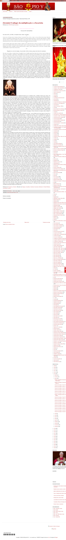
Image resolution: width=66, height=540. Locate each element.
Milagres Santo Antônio (57, 208)
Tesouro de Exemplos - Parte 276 (60, 397)
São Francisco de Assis (57, 318)
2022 (55, 441)
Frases (55, 175)
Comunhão (28, 186)
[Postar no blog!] (16, 190)
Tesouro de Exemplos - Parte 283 (60, 408)
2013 (55, 373)
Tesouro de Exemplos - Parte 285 (60, 411)
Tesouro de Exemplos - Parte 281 (60, 405)
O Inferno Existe (56, 235)
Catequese (55, 124)
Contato (30, 11)
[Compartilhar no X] (17, 190)
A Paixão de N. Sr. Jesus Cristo (59, 90)
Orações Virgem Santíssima (58, 245)
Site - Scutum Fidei (57, 516)
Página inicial (27, 222)
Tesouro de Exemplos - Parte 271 (60, 386)
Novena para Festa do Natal (58, 231)
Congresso (55, 139)
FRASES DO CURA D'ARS (58, 497)
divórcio (55, 152)
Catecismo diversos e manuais (58, 117)
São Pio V (55, 325)
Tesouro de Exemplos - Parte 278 (60, 400)
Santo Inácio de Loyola (57, 315)
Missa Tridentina (56, 209)
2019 (55, 436)
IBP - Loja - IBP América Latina (59, 514)
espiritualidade (56, 163)
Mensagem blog (56, 205)
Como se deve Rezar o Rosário (59, 495)
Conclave (55, 133)
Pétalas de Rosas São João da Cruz (59, 275)
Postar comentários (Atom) (10, 224)
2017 (55, 433)
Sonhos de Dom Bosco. (57, 346)
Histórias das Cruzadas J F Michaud (59, 180)
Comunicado (56, 130)
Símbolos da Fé (56, 345)
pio (54, 277)
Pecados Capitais (56, 270)
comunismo (55, 132)
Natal (54, 219)
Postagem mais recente (7, 222)
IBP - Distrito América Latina (58, 511)
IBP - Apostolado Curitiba (58, 508)
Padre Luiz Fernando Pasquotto (59, 259)
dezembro (56, 426)
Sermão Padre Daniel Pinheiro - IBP (12, 192)
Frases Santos (56, 176)
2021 (55, 439)
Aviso (55, 107)
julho (56, 418)
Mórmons (55, 217)
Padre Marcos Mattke (57, 260)
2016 (55, 431)
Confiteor (55, 137)
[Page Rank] (54, 528)
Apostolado (55, 100)
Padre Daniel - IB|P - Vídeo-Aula (59, 248)
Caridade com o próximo (58, 113)
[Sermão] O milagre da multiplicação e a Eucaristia (23, 23)
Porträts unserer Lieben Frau (58, 281)
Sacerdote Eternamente (57, 300)
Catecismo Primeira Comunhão (59, 120)
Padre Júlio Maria (56, 255)
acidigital (55, 96)
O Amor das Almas (57, 232)
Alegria (23, 186)
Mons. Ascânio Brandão (58, 213)
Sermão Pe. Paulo (56, 342)
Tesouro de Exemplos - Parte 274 (60, 391)
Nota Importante (56, 228)
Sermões (14, 186)
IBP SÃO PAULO (57, 183)
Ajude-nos (10, 11)
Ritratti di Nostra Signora (58, 296)
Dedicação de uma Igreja (58, 144)
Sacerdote (55, 299)
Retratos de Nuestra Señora (58, 293)
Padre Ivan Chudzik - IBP (58, 252)
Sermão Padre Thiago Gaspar (58, 339)
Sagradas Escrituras (57, 301)
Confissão (32, 186)
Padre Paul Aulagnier (57, 262)
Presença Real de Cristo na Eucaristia (60, 285)
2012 (55, 372)
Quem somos (5, 11)
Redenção (55, 287)
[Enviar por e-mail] (15, 190)
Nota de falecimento (57, 227)
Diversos (55, 151)
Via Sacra (55, 357)
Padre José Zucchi (57, 253)
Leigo (55, 194)
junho (56, 416)
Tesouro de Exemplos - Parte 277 (60, 398)
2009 (55, 367)
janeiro (56, 375)
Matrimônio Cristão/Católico (58, 198)
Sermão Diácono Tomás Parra (58, 336)
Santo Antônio (56, 313)
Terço (54, 349)
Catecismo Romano (57, 121)
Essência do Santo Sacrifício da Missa (60, 164)
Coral (54, 140)
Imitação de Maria (57, 185)
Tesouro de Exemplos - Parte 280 (60, 403)
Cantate (55, 111)
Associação (55, 104)
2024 (55, 444)
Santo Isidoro (56, 317)
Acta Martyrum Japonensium (58, 97)
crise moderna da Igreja (57, 143)
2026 (55, 447)
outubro (56, 423)
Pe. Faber (55, 269)
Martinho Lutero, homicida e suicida (59, 489)
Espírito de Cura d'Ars (57, 161)
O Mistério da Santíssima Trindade (59, 238)
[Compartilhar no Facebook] (18, 190)
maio (56, 415)
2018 (55, 434)
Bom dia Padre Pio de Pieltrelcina (59, 108)
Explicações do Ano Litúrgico (58, 168)
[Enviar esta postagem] (13, 190)
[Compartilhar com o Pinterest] (19, 190)
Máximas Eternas (56, 199)
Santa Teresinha (56, 311)
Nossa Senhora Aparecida (58, 224)
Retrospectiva (56, 294)
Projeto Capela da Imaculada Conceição (20, 11)
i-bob (49, 537)
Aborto (55, 93)
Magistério (55, 196)
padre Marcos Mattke (57, 246)
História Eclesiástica (57, 179)
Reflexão (55, 289)
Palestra (55, 267)
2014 (55, 428)
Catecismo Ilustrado (57, 118)
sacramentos (5, 188)
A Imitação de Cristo (57, 89)
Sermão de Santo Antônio (58, 331)
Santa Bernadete (56, 303)
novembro (56, 424)
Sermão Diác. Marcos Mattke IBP (59, 332)
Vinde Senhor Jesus (57, 361)
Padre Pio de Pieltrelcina (58, 263)
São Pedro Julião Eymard (58, 324)
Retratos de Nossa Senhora (58, 292)
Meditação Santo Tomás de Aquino (59, 203)
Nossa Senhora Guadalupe (58, 225)
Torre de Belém (56, 352)
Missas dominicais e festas (58, 212)
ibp (54, 182)
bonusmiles (16, 24)
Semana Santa (56, 328)
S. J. (54, 297)
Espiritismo (55, 160)
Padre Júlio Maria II (57, 256)
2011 (55, 370)
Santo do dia (56, 314)
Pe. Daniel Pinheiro (46, 186)
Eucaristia (36, 186)
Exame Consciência (57, 167)
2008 (55, 365)
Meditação (55, 201)
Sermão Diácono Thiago (58, 335)
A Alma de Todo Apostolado (58, 86)
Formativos (10, 186)
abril (55, 413)
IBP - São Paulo (56, 515)
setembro (56, 421)
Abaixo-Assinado (56, 92)
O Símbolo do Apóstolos (58, 241)
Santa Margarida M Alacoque (58, 306)
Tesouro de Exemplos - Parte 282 (60, 406)
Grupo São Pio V (56, 178)
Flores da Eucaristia (57, 172)
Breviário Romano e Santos (58, 110)
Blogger (56, 537)
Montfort (55, 216)
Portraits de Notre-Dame (58, 278)
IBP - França (56, 512)
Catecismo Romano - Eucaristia (59, 122)
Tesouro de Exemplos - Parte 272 (60, 388)
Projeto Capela (56, 286)
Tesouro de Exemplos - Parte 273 (60, 389)
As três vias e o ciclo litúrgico (58, 103)
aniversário (55, 99)
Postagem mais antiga (46, 222)
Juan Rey (55, 190)
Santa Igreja (55, 304)
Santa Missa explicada (57, 307)
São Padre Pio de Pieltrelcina (58, 322)
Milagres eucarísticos (57, 206)
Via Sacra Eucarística (57, 358)
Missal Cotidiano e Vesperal (58, 210)
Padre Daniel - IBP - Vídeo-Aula (59, 249)
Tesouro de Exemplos (57, 350)
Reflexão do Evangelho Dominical (59, 290)
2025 (55, 446)
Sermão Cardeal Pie (57, 329)
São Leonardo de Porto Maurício (59, 321)
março (56, 378)
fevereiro (56, 376)
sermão (9, 188)
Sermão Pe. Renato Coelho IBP (59, 343)
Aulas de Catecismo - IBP (58, 106)
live (54, 195)
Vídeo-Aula (55, 360)
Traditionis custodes (57, 353)
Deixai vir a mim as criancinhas (59, 148)
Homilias (40, 186)
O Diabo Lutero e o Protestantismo (59, 234)
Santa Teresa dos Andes (57, 310)
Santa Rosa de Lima (57, 308)
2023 (55, 442)
